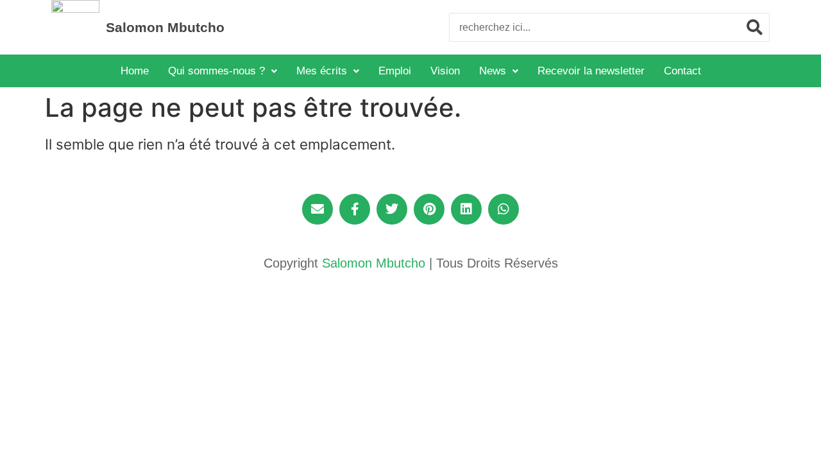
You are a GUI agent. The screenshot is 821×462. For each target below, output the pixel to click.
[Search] (754, 27)
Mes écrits (321, 71)
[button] (222, 71)
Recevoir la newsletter (591, 71)
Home (135, 71)
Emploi (394, 71)
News (492, 71)
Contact (682, 71)
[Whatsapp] (503, 209)
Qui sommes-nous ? (216, 71)
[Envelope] (317, 209)
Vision (445, 71)
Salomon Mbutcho (165, 27)
